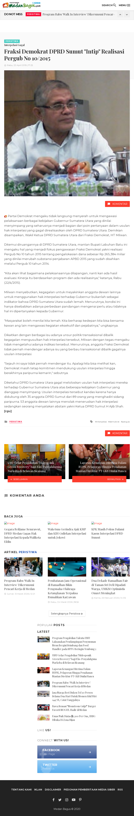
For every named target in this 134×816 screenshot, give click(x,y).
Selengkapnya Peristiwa (65, 613)
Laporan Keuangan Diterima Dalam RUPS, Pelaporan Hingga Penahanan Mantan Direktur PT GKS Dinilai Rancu (73, 672)
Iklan (38, 789)
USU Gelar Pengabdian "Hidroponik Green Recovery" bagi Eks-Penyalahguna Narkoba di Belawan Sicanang (74, 659)
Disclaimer (53, 789)
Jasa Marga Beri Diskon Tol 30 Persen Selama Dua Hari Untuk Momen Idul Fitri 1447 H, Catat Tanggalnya (74, 696)
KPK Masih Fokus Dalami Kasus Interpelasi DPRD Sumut (107, 533)
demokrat (115, 421)
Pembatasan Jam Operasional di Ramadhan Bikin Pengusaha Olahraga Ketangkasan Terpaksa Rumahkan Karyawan (67, 589)
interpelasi (101, 421)
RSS (120, 789)
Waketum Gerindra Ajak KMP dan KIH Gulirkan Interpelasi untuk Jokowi (67, 533)
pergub (126, 421)
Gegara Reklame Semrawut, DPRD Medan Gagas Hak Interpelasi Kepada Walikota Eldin (22, 535)
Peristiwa (33, 14)
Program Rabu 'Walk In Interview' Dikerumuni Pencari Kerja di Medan (19, 585)
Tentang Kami (21, 789)
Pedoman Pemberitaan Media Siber (89, 789)
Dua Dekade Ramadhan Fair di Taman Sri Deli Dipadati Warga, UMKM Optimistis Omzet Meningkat (109, 587)
